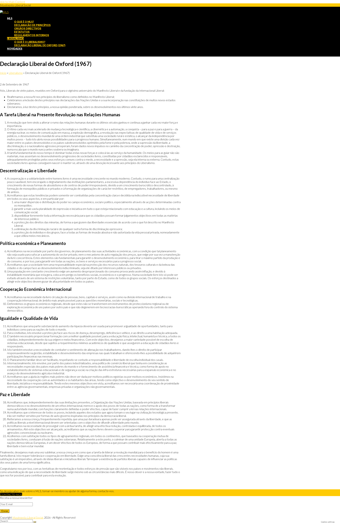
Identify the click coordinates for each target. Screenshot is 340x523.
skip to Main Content (12, 1)
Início (3, 72)
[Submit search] (34, 521)
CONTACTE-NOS (11, 494)
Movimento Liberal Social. (28, 517)
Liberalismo (16, 72)
